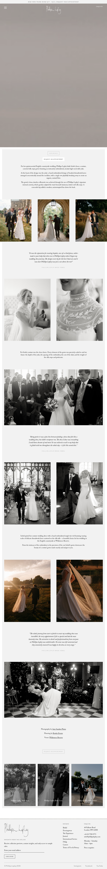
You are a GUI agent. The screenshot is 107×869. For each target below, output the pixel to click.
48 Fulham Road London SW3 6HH (91, 829)
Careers (65, 845)
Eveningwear (67, 830)
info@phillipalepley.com (92, 837)
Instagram (77, 866)
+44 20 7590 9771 (90, 834)
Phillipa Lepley (53, 10)
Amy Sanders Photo (59, 729)
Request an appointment (53, 159)
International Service (70, 839)
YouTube (100, 866)
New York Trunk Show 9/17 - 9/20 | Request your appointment (53, 2)
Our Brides (53, 153)
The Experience (68, 833)
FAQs (65, 842)
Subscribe (10, 856)
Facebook (88, 866)
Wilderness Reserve (56, 737)
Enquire (99, 6)
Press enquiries (89, 848)
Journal (65, 836)
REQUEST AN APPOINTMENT (53, 751)
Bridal (65, 828)
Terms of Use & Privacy (71, 847)
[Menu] (5, 8)
